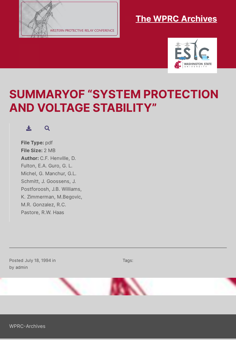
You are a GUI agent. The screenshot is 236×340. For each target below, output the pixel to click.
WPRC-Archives (27, 326)
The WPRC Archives (176, 19)
